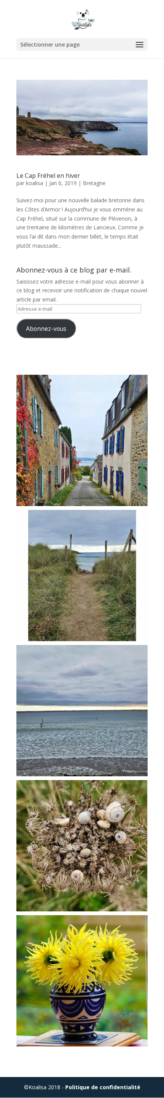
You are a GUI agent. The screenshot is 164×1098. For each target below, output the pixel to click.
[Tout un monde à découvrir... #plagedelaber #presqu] (82, 845)
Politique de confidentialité (102, 1087)
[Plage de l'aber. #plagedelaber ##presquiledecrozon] (82, 710)
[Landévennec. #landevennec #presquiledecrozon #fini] (82, 440)
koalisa (34, 183)
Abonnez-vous (46, 328)
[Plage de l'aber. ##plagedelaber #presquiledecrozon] (82, 575)
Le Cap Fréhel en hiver (48, 175)
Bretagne (94, 183)
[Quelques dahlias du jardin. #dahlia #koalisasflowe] (82, 980)
